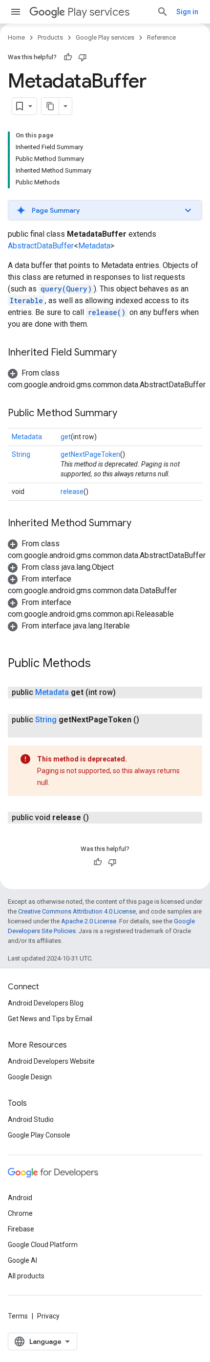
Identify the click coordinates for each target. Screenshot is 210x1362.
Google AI (22, 1260)
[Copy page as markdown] (50, 106)
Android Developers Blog (46, 1003)
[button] (105, 210)
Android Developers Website (51, 1061)
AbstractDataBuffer (41, 245)
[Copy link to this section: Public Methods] (100, 664)
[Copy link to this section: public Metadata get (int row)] (125, 692)
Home (16, 37)
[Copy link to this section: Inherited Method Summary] (141, 524)
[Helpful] (68, 57)
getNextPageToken (90, 454)
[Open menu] (15, 11)
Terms (18, 1316)
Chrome (20, 1213)
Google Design (30, 1077)
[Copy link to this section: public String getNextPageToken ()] (37, 731)
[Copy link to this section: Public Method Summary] (127, 414)
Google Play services (105, 37)
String (21, 454)
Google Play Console (39, 1135)
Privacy (48, 1316)
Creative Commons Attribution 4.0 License (77, 911)
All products (26, 1276)
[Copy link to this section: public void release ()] (98, 818)
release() (107, 312)
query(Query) (66, 288)
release (72, 491)
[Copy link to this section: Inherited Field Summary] (126, 353)
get (66, 437)
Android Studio (31, 1119)
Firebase (21, 1229)
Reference (161, 37)
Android (20, 1198)
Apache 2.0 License (88, 921)
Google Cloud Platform (43, 1245)
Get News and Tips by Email (50, 1019)
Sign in (187, 12)
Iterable (26, 300)
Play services (98, 12)
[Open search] (162, 12)
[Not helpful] (82, 57)
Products (50, 37)
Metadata (94, 245)
